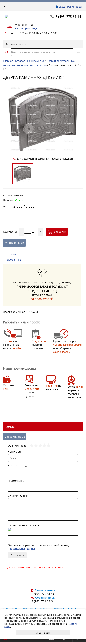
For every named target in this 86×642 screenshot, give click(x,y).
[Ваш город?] (4, 6)
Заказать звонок (45, 590)
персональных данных (22, 548)
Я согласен (43, 632)
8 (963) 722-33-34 (43, 601)
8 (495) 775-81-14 (68, 16)
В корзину (59, 231)
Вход (62, 6)
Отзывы (11, 427)
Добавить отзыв (15, 436)
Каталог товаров (15, 44)
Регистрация (75, 6)
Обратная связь (45, 597)
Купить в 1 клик (14, 242)
